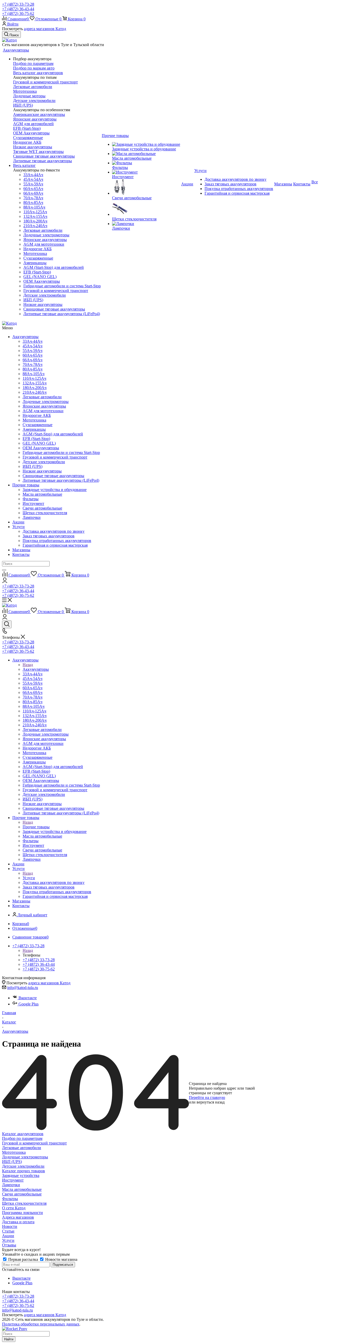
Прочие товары (25, 485)
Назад (28, 664)
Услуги (18, 526)
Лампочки (11, 1185)
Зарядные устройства (20, 1175)
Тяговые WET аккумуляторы (38, 151)
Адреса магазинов (18, 1217)
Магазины (21, 550)
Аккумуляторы (25, 336)
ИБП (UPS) (23, 105)
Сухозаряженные (28, 137)
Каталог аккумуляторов (22, 1134)
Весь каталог (24, 165)
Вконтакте (28, 998)
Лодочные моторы (29, 96)
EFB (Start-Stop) (27, 128)
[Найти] (4, 570)
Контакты (21, 554)
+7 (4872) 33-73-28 (18, 4)
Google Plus (29, 1004)
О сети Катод (13, 1208)
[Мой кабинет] (4, 581)
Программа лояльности (22, 1212)
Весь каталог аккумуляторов (38, 73)
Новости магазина (60, 1259)
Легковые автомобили (32, 86)
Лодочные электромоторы (25, 1157)
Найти (8, 1339)
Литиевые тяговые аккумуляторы (42, 161)
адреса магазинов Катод (45, 29)
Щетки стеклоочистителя (24, 1203)
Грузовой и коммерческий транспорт (45, 82)
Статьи (8, 1231)
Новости (9, 1226)
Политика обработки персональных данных (40, 1324)
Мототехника (25, 91)
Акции (18, 522)
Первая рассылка (23, 1259)
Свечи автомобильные (22, 1194)
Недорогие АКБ (27, 142)
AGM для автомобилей (33, 124)
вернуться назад (211, 1102)
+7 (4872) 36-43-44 (18, 9)
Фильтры (10, 1198)
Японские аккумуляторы (35, 119)
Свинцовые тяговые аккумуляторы (44, 156)
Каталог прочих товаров (23, 1171)
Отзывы (9, 1245)
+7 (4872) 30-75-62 (18, 13)
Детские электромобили (34, 100)
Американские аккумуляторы (39, 114)
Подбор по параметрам (33, 63)
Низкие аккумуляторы (32, 147)
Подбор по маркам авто (33, 68)
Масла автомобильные (22, 1189)
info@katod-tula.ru (22, 987)
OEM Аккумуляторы (31, 133)
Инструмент (13, 1180)
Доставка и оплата (18, 1222)
